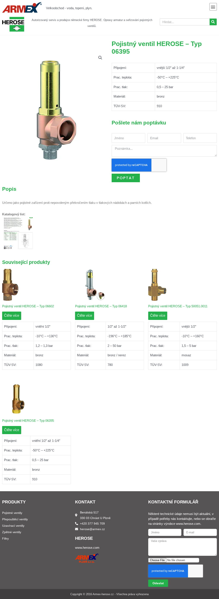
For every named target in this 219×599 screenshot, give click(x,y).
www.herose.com (87, 547)
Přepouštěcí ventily (15, 519)
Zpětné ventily (11, 532)
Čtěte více (11, 315)
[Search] (213, 22)
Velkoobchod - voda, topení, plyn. (69, 8)
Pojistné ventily (12, 513)
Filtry (5, 538)
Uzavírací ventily (13, 525)
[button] (213, 6)
